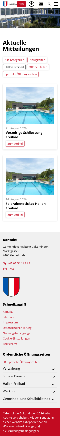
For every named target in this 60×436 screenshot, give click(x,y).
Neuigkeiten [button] (37, 60)
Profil (21, 4)
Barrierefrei (10, 344)
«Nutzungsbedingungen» (24, 431)
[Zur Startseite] (10, 4)
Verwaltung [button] (11, 368)
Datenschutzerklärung (17, 328)
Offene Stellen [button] (38, 67)
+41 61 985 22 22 (19, 263)
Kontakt (8, 312)
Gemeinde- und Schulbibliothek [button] (26, 399)
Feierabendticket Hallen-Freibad (26, 205)
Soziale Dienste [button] (14, 376)
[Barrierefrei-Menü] (31, 4)
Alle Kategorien (14, 60)
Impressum (10, 322)
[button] (41, 4)
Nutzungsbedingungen (17, 333)
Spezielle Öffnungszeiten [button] (21, 74)
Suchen (49, 4)
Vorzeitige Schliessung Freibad (24, 134)
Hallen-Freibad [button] (14, 67)
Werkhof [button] (9, 391)
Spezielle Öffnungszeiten (24, 362)
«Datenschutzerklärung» (18, 426)
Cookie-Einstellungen (16, 338)
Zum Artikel (15, 144)
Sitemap (8, 317)
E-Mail (11, 269)
